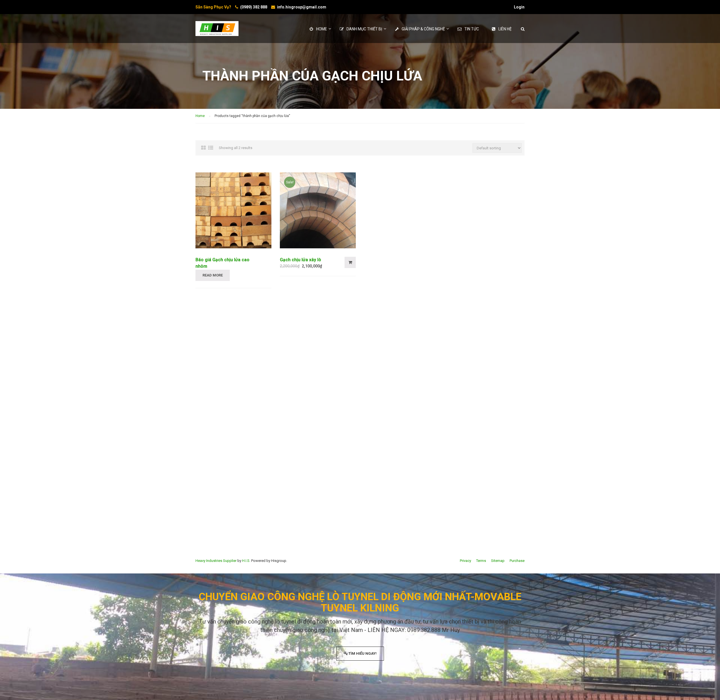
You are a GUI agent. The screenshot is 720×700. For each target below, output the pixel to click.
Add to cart (350, 262)
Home (200, 116)
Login (519, 7)
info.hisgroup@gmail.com (301, 7)
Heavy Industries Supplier (216, 561)
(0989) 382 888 (253, 7)
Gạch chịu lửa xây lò (300, 259)
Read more (212, 275)
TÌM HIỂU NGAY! (362, 653)
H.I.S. (246, 561)
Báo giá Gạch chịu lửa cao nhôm (222, 263)
